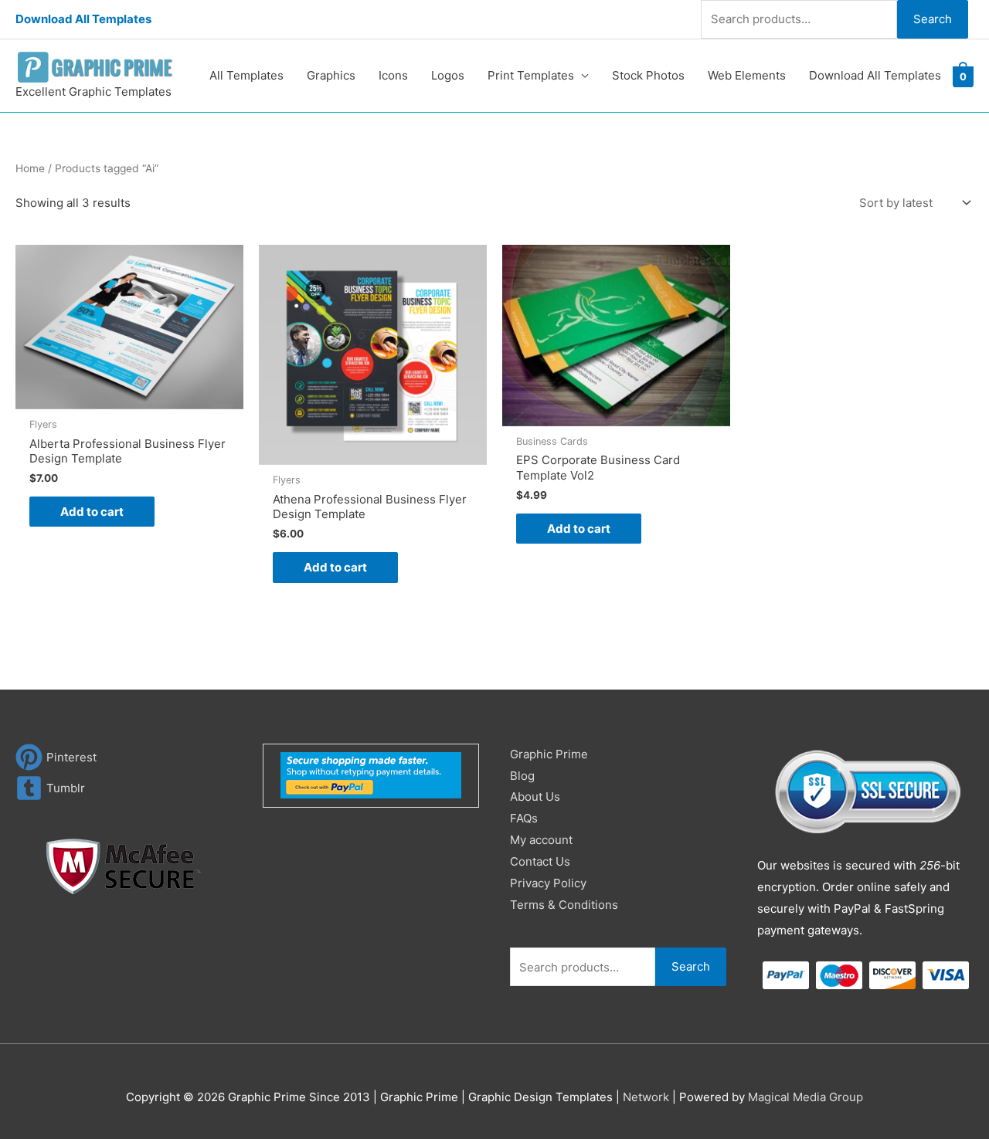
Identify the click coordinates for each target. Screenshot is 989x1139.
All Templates (246, 75)
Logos (447, 75)
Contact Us (540, 861)
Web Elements (747, 75)
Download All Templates (83, 19)
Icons (393, 75)
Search (932, 19)
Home (30, 168)
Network (646, 1097)
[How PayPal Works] (370, 774)
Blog (522, 775)
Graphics (331, 75)
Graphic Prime (549, 754)
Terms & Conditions (564, 904)
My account (541, 839)
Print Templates (531, 75)
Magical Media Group (805, 1097)
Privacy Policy (548, 883)
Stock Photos (648, 75)
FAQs (524, 818)
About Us (535, 796)
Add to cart (92, 511)
